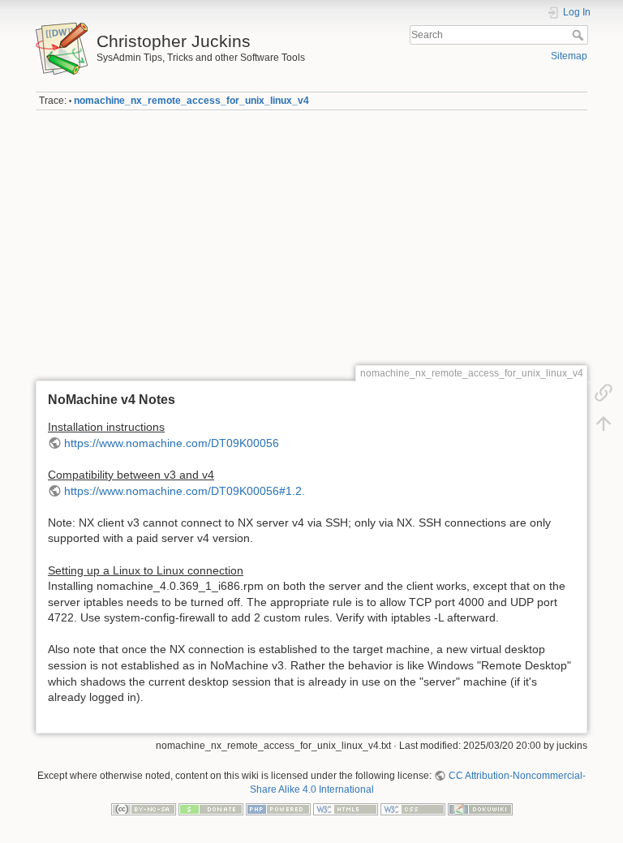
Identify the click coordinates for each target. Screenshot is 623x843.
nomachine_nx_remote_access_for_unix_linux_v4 (191, 100)
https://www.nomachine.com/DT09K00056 (171, 443)
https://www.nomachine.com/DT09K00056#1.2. (184, 490)
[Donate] (210, 809)
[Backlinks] (603, 392)
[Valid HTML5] (345, 809)
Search (579, 35)
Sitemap (569, 56)
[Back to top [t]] (603, 423)
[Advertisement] (311, 237)
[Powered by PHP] (278, 809)
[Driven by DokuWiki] (480, 809)
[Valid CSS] (412, 809)
